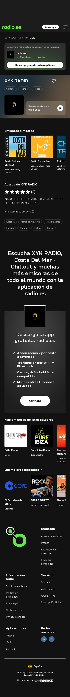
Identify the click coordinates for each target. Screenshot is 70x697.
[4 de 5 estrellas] (22, 192)
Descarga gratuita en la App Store (35, 65)
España (10, 228)
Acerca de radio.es (51, 536)
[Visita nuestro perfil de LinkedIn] (43, 639)
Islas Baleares (53, 222)
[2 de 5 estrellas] (12, 192)
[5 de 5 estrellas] (27, 192)
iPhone (10, 635)
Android (10, 649)
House (37, 89)
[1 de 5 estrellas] (7, 192)
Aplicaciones (48, 589)
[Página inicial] (5, 37)
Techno (24, 89)
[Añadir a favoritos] (54, 81)
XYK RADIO (34, 110)
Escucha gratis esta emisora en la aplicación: (33, 47)
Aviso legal (12, 603)
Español (10, 222)
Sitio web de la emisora (17, 211)
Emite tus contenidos (47, 562)
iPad (8, 642)
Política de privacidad (12, 595)
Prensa (45, 543)
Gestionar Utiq (14, 610)
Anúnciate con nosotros (49, 551)
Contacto (46, 582)
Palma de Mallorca (30, 222)
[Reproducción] (60, 108)
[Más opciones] (63, 81)
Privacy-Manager (15, 617)
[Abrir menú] (65, 27)
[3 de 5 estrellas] (17, 192)
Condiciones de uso (17, 586)
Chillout (10, 89)
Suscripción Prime (51, 602)
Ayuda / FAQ (48, 596)
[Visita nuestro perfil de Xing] (51, 639)
